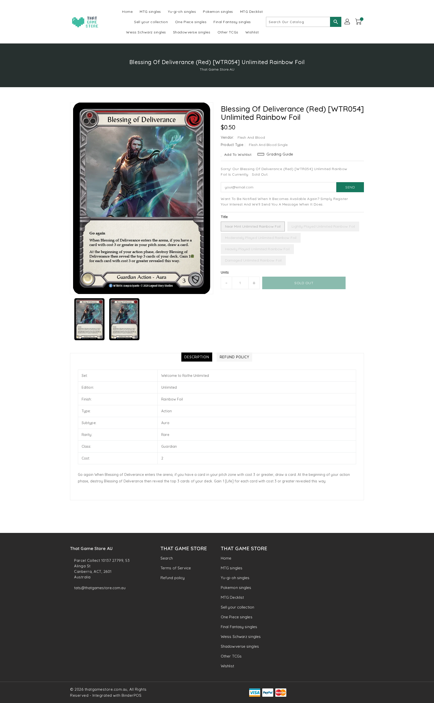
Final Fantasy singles (239, 626)
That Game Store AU (217, 69)
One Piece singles (236, 617)
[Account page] (348, 22)
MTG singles (231, 568)
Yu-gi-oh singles (235, 577)
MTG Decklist (232, 597)
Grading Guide (279, 154)
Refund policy (172, 577)
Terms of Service (175, 568)
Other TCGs (231, 656)
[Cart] (359, 22)
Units (225, 272)
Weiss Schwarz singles (241, 636)
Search (166, 558)
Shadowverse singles (240, 646)
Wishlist (227, 666)
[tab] (196, 357)
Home (226, 558)
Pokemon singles (236, 587)
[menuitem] (127, 11)
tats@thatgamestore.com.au (100, 587)
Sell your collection (237, 607)
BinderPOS (132, 695)
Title (224, 217)
